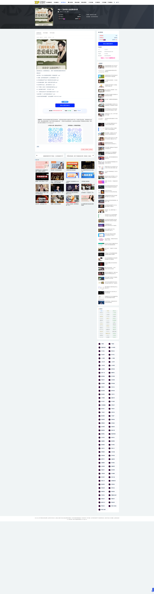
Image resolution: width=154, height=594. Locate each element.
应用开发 (107, 322)
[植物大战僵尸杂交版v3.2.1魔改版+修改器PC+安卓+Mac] (101, 279)
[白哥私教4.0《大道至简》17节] (87, 188)
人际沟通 (107, 314)
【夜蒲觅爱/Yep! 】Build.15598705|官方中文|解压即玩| (111, 225)
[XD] (58, 11)
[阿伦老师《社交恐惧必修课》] (57, 166)
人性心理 (101, 314)
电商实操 (114, 327)
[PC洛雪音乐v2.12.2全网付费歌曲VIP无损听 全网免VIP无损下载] (101, 216)
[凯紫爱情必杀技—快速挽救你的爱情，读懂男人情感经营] (42, 166)
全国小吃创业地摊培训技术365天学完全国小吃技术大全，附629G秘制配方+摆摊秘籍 (111, 283)
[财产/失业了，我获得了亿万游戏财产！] (101, 249)
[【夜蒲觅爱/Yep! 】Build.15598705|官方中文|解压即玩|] (101, 225)
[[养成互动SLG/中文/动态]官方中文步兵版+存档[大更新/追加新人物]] (101, 167)
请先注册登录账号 (65, 105)
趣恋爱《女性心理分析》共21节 (42, 181)
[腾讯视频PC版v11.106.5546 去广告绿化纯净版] (101, 292)
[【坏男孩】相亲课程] (87, 175)
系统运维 (101, 331)
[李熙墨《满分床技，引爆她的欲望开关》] (101, 182)
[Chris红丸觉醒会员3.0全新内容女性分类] (101, 264)
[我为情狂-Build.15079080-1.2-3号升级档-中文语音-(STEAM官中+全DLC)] (101, 177)
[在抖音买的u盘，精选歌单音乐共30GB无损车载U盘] (101, 304)
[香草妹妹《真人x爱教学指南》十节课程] (101, 211)
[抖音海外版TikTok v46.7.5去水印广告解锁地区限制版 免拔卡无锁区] (101, 67)
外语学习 (114, 318)
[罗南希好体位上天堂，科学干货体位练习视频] (101, 114)
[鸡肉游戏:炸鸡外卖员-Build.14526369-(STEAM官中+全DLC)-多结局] (101, 143)
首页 (42, 37)
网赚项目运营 (108, 333)
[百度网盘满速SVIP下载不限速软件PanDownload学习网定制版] (101, 77)
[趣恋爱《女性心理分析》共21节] (42, 177)
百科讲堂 (45, 37)
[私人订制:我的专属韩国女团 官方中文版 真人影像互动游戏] (101, 124)
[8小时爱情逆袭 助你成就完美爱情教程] (87, 198)
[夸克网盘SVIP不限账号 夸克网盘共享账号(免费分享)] (101, 86)
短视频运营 (108, 329)
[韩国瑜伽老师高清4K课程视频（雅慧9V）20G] (101, 202)
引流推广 (114, 322)
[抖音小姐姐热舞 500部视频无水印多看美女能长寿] (101, 162)
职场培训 (114, 333)
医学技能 (101, 318)
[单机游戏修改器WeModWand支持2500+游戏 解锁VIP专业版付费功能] (101, 187)
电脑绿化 (110, 2)
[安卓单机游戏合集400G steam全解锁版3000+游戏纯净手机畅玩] (101, 221)
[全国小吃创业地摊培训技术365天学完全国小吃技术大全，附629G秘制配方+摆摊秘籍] (101, 282)
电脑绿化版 (101, 329)
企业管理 (114, 314)
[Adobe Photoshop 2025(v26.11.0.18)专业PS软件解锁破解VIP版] (101, 192)
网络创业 (107, 331)
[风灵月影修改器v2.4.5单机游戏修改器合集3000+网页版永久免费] (101, 110)
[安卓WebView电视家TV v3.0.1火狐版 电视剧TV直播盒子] (101, 206)
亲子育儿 (101, 312)
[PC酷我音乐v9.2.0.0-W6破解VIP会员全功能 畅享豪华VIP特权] (101, 298)
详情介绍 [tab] (39, 32)
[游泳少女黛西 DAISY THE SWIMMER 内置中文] (101, 230)
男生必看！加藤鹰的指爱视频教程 (111, 99)
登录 (118, 2)
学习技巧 (107, 320)
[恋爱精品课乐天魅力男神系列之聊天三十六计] (72, 187)
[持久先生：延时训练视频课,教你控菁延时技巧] (101, 158)
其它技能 (107, 316)
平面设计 (101, 322)
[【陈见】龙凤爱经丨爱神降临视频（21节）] (72, 199)
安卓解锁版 (114, 320)
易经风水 (101, 327)
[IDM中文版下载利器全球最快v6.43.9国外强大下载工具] (101, 235)
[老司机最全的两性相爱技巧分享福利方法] (101, 119)
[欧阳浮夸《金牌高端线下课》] (42, 199)
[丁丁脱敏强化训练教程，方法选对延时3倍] (101, 82)
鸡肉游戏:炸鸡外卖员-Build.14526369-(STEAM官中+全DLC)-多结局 (111, 143)
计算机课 (114, 335)
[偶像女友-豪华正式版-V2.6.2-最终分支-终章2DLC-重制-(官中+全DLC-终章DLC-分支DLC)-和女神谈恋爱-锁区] (101, 139)
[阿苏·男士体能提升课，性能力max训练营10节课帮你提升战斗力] (101, 273)
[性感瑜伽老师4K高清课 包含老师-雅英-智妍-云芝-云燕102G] (101, 197)
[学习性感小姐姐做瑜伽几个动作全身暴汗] (101, 172)
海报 (87, 149)
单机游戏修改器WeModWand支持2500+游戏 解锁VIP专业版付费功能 (111, 187)
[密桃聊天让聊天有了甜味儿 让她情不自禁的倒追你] (42, 187)
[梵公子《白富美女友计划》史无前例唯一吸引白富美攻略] (57, 179)
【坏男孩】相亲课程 (85, 181)
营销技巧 (107, 335)
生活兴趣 (107, 327)
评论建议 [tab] (46, 32)
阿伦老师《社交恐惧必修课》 (56, 170)
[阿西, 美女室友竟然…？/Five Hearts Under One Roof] (101, 268)
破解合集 (114, 329)
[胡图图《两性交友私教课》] (57, 199)
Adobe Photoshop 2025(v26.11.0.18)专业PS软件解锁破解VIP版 (111, 192)
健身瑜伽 (101, 316)
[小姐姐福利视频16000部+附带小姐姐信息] (101, 71)
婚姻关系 (101, 320)
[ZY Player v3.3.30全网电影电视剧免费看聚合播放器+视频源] (101, 254)
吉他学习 (107, 318)
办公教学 (114, 316)
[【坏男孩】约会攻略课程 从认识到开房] (72, 175)
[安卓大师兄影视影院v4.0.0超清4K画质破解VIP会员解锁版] (101, 259)
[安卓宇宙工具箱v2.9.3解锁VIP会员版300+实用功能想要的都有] (101, 245)
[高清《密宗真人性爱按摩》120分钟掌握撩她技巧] (101, 90)
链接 (91, 149)
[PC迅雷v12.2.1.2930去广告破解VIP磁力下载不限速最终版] (101, 129)
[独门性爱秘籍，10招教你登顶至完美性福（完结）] (101, 239)
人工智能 (114, 312)
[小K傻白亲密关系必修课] (72, 167)
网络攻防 (101, 333)
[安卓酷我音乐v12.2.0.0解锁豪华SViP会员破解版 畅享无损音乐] (101, 155)
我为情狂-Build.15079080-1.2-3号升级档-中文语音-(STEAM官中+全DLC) (111, 177)
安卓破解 (104, 2)
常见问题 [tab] (52, 32)
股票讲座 (101, 335)
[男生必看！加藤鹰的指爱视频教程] (101, 100)
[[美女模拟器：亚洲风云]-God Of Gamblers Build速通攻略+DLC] (101, 134)
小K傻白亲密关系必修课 (71, 170)
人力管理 (107, 312)
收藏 (83, 149)
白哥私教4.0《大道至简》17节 (87, 192)
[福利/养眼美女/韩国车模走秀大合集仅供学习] (101, 288)
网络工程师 (114, 331)
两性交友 (61, 11)
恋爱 (38, 146)
